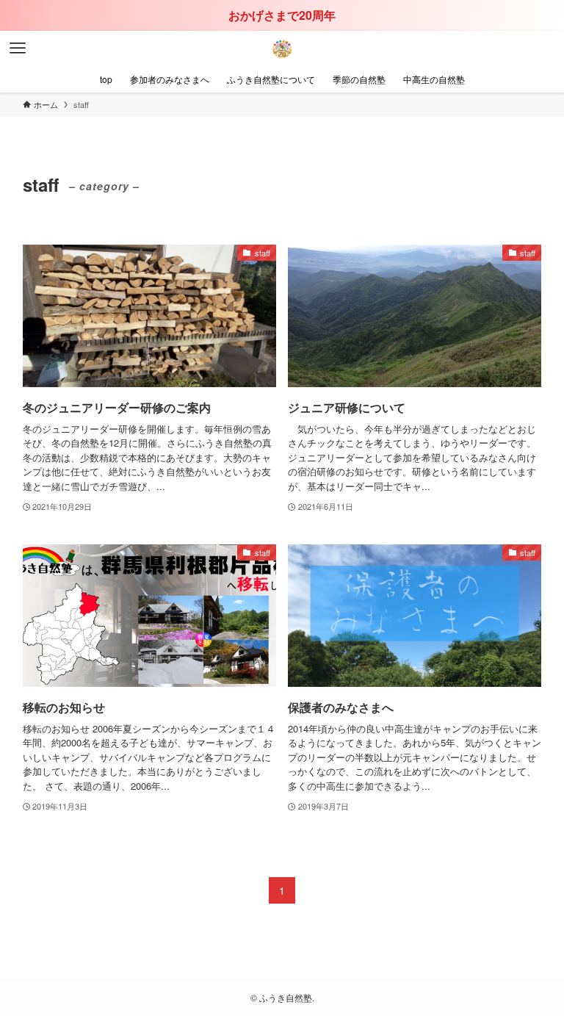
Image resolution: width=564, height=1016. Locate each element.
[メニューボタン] (17, 48)
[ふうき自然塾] (282, 48)
